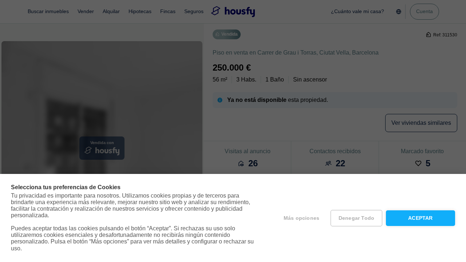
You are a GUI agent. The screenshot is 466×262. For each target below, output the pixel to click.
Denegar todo (356, 218)
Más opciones (301, 218)
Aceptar (420, 218)
